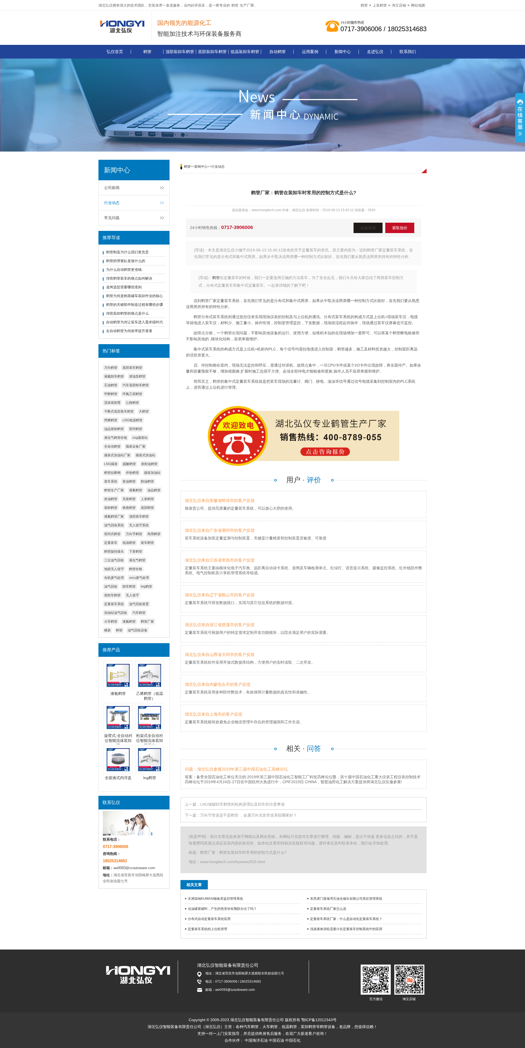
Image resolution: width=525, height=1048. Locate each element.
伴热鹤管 (132, 473)
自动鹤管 (277, 51)
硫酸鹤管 (129, 464)
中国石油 (276, 1040)
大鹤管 (144, 411)
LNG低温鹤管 (132, 420)
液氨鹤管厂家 (114, 516)
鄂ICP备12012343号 (319, 1020)
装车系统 (110, 481)
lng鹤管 (146, 586)
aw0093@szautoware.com (134, 868)
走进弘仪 (375, 51)
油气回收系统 (114, 525)
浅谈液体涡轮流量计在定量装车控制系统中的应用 (346, 929)
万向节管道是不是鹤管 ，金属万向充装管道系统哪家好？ (248, 815)
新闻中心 (342, 51)
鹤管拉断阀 (112, 473)
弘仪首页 (115, 51)
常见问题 (111, 218)
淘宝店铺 (399, 5)
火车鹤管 (110, 621)
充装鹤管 (129, 499)
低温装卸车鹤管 (245, 51)
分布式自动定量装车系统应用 (209, 919)
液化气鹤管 (137, 560)
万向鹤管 (110, 368)
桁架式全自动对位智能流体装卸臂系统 (149, 740)
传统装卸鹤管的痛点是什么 (127, 313)
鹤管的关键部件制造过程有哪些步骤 (134, 305)
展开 (520, 118)
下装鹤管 (135, 551)
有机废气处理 (114, 578)
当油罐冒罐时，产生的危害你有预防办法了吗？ (222, 909)
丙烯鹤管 (110, 420)
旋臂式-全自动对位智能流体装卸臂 (118, 740)
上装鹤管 (380, 5)
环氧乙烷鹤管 (132, 394)
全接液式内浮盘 (118, 778)
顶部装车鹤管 (139, 516)
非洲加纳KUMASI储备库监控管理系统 (215, 899)
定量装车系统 (114, 604)
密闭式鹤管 (112, 534)
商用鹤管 (154, 534)
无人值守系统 (139, 525)
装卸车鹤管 (112, 595)
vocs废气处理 (139, 578)
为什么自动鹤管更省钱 (124, 270)
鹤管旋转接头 (114, 551)
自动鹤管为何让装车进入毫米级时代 (134, 322)
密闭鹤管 (135, 429)
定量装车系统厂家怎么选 (328, 909)
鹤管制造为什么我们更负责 (127, 252)
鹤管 (234, 5)
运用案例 (310, 51)
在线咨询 (368, 228)
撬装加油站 (152, 473)
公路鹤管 (132, 403)
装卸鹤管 (110, 508)
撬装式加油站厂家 (117, 455)
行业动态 (111, 203)
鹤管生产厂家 (114, 490)
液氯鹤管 (135, 490)
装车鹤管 (147, 543)
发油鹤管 (110, 499)
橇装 (107, 630)
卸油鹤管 (147, 481)
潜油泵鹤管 (137, 376)
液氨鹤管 (129, 621)
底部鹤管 (147, 508)
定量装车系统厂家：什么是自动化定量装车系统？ (346, 919)
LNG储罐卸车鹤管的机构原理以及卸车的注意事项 (242, 804)
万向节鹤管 (134, 534)
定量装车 (110, 543)
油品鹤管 (154, 490)
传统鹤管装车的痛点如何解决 (129, 278)
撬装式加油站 (145, 455)
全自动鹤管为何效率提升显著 (129, 331)
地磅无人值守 (114, 569)
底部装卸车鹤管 (212, 51)
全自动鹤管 (112, 446)
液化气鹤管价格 (115, 438)
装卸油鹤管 (149, 464)
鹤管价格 (135, 569)
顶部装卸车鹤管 (179, 51)
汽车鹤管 (138, 613)
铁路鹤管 (129, 508)
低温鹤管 (129, 543)
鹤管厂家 (147, 621)
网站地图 (418, 5)
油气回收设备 (137, 630)
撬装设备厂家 (135, 446)
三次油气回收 (114, 560)
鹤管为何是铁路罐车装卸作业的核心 (134, 296)
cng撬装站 (140, 438)
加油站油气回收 (115, 613)
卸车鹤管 (129, 586)
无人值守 (132, 595)
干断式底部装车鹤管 (119, 411)
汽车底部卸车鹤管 (135, 385)
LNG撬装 (111, 464)
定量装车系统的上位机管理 (207, 929)
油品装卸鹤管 (114, 429)
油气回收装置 (139, 604)
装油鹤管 (129, 481)
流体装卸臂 (112, 403)
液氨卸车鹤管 (114, 376)
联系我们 (407, 51)
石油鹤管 (110, 385)
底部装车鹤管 (132, 368)
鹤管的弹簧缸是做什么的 (125, 261)
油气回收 (110, 586)
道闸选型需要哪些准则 (124, 287)
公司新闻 (111, 187)
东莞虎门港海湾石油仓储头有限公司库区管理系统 (346, 899)
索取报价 (399, 228)
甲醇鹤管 (110, 394)
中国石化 (293, 1040)
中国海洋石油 (256, 1040)
